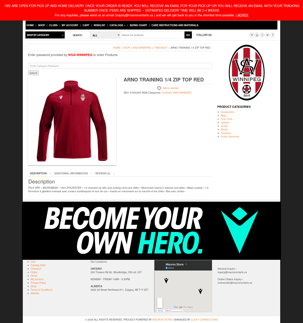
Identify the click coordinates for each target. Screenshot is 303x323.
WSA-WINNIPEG (142, 47)
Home (30, 25)
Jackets (225, 122)
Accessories (227, 112)
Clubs (53, 25)
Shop (41, 25)
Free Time (226, 119)
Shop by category (38, 35)
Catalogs (117, 25)
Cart (86, 25)
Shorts (224, 129)
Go (188, 35)
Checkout (36, 268)
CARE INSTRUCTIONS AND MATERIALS (175, 25)
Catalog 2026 (38, 265)
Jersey (224, 126)
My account (70, 25)
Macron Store (162, 319)
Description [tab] (38, 173)
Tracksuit (161, 47)
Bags (223, 115)
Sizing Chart (138, 25)
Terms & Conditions (41, 289)
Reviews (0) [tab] (102, 173)
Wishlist (99, 25)
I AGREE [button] (242, 15)
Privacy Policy (38, 282)
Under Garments (230, 136)
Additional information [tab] (71, 173)
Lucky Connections (204, 319)
